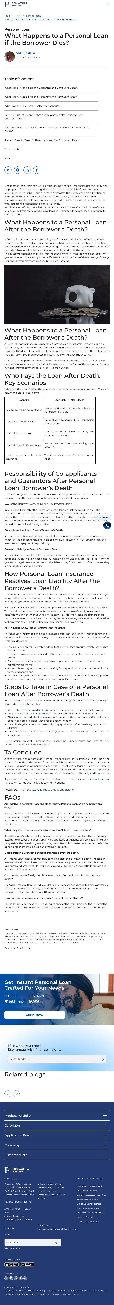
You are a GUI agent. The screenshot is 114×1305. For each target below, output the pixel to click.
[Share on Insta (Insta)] (17, 170)
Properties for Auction (87, 1199)
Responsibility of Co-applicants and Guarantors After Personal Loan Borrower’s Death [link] (44, 117)
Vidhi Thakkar (25, 53)
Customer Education (87, 1190)
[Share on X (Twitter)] (8, 170)
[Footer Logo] (16, 1170)
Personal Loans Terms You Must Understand (47, 789)
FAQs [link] (7, 158)
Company (12, 1145)
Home (7, 16)
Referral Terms (71, 1294)
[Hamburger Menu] (108, 4)
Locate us (9, 1228)
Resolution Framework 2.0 (89, 1186)
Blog (17, 16)
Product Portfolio (18, 1115)
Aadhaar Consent (26, 1294)
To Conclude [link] (11, 149)
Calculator (12, 1125)
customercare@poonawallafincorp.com (56, 1229)
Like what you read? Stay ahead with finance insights (35, 1048)
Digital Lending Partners (89, 1204)
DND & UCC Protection (88, 1222)
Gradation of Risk (49, 1294)
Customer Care (16, 1155)
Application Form (18, 1135)
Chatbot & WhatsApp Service (91, 1213)
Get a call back (103, 517)
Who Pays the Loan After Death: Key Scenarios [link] (31, 106)
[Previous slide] (7, 1093)
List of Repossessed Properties (91, 1195)
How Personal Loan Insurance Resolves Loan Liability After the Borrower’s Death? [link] (47, 129)
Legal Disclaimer (14, 1291)
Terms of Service (79, 1291)
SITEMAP (9, 1294)
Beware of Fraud (85, 1217)
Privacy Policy (35, 1291)
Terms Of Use (98, 1291)
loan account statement (34, 713)
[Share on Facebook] (36, 170)
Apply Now (34, 1015)
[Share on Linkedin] (27, 170)
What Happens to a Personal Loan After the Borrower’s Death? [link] (41, 87)
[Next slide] (16, 1093)
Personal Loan (32, 16)
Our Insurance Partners (88, 1208)
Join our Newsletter (13, 1248)
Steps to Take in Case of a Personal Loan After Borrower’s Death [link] (42, 140)
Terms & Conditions (56, 1291)
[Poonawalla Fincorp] (12, 1264)
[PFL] (15, 4)
